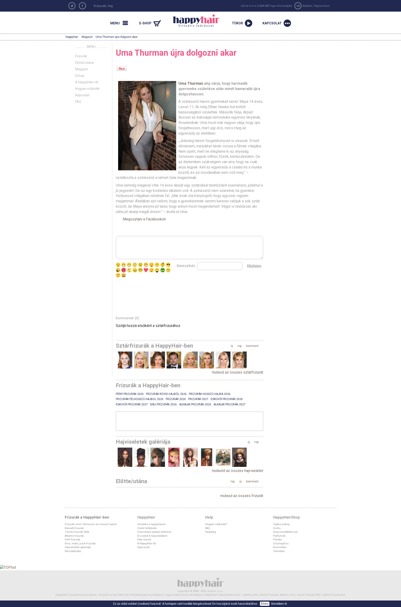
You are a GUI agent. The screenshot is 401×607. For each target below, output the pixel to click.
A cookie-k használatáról (152, 535)
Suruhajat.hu (281, 543)
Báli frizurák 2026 (163, 404)
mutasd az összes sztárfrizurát (237, 372)
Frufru (277, 528)
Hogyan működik (87, 88)
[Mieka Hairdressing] (190, 456)
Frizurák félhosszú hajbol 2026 (139, 399)
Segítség (210, 531)
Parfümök (279, 535)
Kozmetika (279, 547)
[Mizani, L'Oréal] (157, 456)
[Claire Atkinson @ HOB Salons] (206, 456)
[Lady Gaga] (190, 360)
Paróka (277, 539)
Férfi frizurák (72, 539)
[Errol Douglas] (239, 456)
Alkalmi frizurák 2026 (195, 404)
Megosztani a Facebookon (144, 219)
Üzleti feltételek (147, 528)
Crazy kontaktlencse (285, 531)
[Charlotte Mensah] (141, 456)
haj (110, 6)
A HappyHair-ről (86, 82)
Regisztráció (321, 5)
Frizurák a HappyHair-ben (87, 517)
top (240, 346)
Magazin (87, 37)
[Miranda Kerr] (157, 360)
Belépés (307, 5)
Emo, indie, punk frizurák (80, 543)
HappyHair (71, 37)
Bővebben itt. (279, 603)
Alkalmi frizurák (74, 535)
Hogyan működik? (216, 524)
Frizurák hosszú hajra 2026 (209, 394)
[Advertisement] (170, 295)
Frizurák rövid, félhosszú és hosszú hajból (91, 524)
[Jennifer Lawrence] (223, 360)
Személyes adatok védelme (154, 531)
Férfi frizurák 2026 (130, 394)
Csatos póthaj (281, 524)
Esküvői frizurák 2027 (132, 404)
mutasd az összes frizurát (241, 496)
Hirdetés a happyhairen (151, 524)
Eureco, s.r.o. (215, 591)
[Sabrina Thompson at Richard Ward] (125, 456)
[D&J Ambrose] (174, 456)
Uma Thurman (191, 83)
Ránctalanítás (73, 551)
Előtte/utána (84, 63)
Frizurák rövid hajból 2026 (166, 394)
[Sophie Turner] (125, 360)
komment (252, 346)
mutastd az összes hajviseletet (237, 470)
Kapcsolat (82, 95)
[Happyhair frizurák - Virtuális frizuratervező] (200, 582)
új (232, 346)
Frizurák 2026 (176, 399)
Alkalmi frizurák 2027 (229, 404)
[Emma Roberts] (239, 360)
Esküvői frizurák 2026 (227, 399)
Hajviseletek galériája (78, 547)
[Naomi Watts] (141, 360)
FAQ (78, 101)
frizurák (100, 6)
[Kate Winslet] (206, 360)
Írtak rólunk (144, 539)
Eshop (79, 75)
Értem (264, 603)
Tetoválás (279, 551)
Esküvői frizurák (74, 528)
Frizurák (81, 56)
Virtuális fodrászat (193, 20)
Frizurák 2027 (198, 399)
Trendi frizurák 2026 (77, 531)
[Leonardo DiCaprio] (174, 360)
